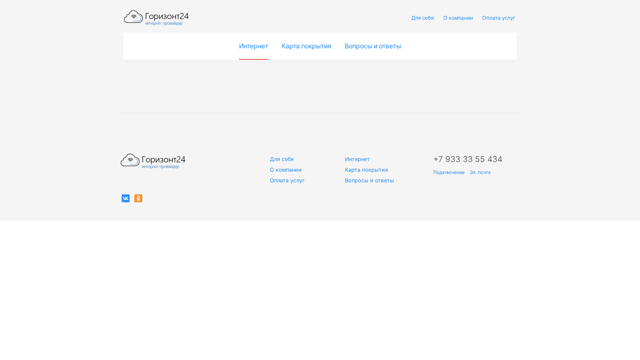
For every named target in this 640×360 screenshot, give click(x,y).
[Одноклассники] (138, 198)
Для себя (422, 18)
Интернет (253, 46)
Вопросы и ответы (373, 46)
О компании (458, 18)
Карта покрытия (306, 46)
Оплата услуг (498, 18)
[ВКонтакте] (125, 198)
